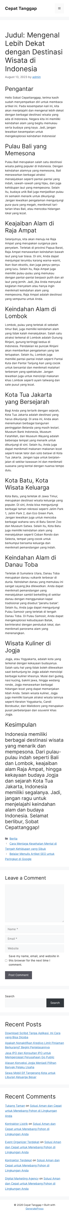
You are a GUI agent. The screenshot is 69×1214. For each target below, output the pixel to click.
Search (9, 996)
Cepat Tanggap (21, 8)
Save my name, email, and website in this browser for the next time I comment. (34, 960)
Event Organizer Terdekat (22, 1142)
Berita (13, 838)
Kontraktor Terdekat (18, 1160)
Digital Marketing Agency (22, 1178)
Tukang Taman (15, 1105)
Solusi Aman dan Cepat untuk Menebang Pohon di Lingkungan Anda (33, 1111)
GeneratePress (35, 1208)
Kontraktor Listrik (16, 1123)
